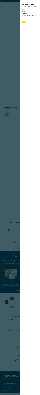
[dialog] (20, 197)
